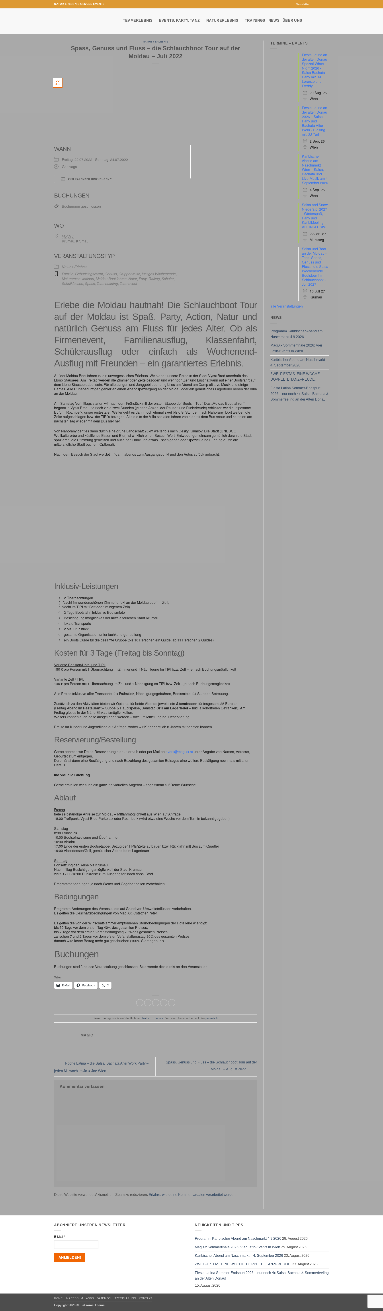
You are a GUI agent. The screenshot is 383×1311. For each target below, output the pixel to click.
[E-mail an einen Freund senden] (155, 1002)
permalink (211, 1018)
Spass (90, 283)
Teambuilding (107, 283)
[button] (300, 4)
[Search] (327, 20)
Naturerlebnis (222, 20)
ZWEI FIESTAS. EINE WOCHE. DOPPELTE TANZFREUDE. (295, 376)
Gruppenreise (129, 273)
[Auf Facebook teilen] (139, 1002)
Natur (132, 278)
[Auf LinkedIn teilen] (171, 1002)
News (273, 20)
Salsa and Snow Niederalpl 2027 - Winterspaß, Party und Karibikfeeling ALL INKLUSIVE (315, 215)
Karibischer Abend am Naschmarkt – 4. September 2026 (299, 362)
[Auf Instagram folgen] (318, 4)
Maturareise (71, 278)
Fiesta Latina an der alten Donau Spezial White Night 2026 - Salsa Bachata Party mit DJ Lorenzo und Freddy (314, 70)
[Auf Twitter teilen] (147, 1002)
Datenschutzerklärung (116, 1298)
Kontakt (145, 1298)
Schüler (168, 278)
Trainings (255, 20)
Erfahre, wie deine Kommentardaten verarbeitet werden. (192, 1195)
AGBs (90, 1298)
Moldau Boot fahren (111, 278)
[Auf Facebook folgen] (314, 4)
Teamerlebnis (137, 20)
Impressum (74, 1298)
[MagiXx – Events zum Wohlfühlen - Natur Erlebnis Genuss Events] (85, 21)
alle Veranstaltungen (286, 306)
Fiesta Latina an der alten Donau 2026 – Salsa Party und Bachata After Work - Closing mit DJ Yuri (314, 121)
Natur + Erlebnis (155, 41)
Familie (67, 273)
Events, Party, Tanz (179, 20)
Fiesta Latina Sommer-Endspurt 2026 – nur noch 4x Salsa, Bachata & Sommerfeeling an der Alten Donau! (299, 393)
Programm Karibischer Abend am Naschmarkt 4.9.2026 (296, 334)
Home (58, 1298)
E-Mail (59, 1236)
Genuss (111, 273)
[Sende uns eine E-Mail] (322, 4)
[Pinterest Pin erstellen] (163, 1002)
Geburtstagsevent (89, 273)
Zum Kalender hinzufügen (88, 179)
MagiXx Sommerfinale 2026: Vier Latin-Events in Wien (296, 348)
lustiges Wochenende (159, 273)
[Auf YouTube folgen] (326, 4)
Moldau (68, 236)
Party (143, 278)
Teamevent (128, 283)
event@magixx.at (179, 751)
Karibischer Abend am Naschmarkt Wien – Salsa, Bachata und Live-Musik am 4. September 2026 (315, 169)
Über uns (292, 20)
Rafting (154, 278)
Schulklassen (72, 283)
